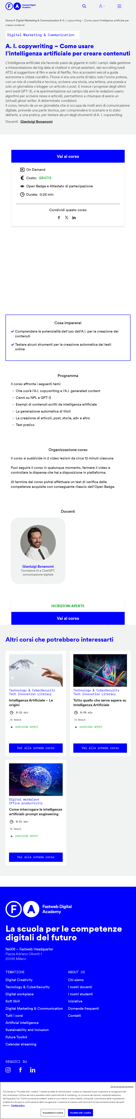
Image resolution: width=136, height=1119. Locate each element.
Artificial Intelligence (22, 1023)
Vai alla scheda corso (35, 748)
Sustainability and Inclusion (27, 1030)
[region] (68, 1100)
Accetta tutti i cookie (80, 1112)
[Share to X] (66, 217)
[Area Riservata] (101, 6)
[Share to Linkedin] (74, 217)
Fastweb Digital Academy (53, 909)
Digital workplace (19, 994)
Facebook (20, 1070)
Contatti (74, 1015)
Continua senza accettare (121, 1086)
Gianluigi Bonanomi (36, 121)
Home (9, 20)
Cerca (84, 6)
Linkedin (32, 1070)
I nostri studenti (80, 994)
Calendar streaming (20, 1044)
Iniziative (75, 1001)
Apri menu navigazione (119, 6)
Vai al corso (68, 156)
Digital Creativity (19, 980)
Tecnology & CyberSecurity (27, 987)
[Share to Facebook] (59, 217)
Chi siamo (76, 980)
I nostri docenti (80, 987)
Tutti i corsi (14, 1015)
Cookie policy (18, 1105)
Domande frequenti (83, 1008)
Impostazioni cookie (53, 1112)
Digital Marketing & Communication (37, 20)
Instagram (8, 1070)
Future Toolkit (16, 1037)
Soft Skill (12, 1001)
